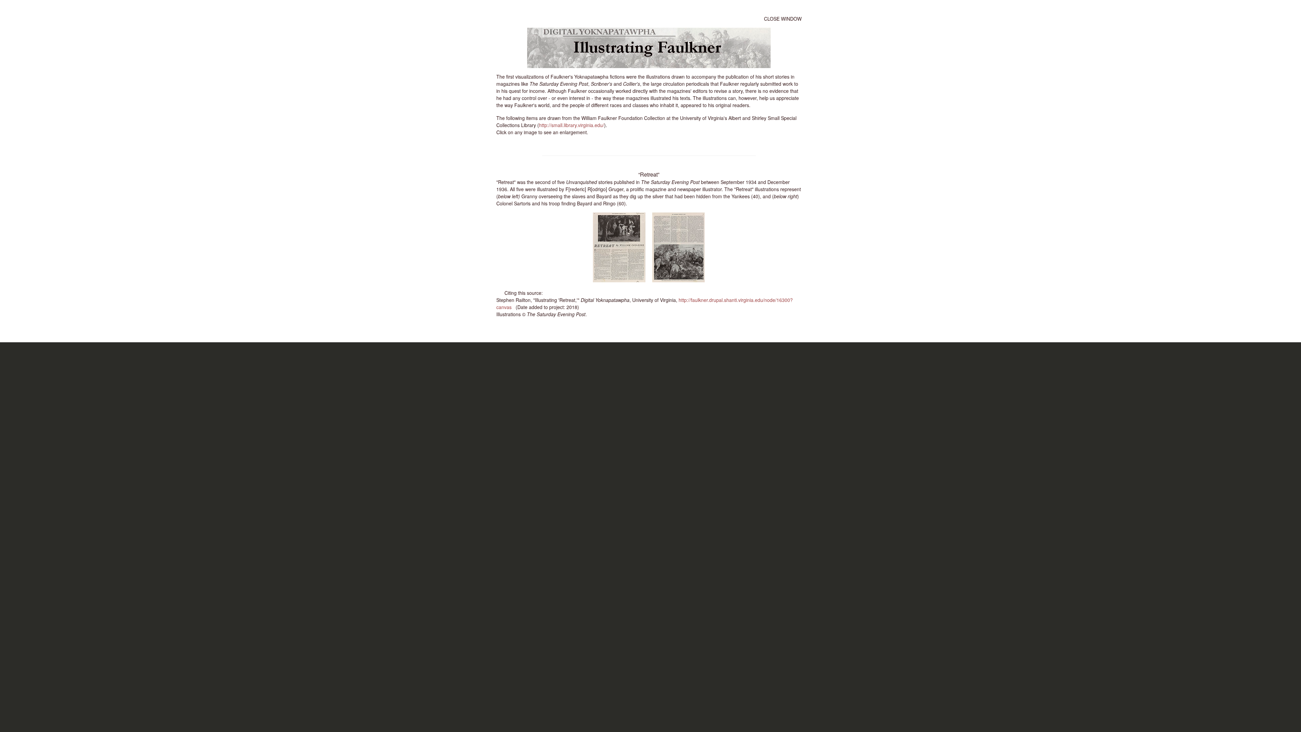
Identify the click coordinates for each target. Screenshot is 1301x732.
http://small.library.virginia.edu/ (571, 125)
